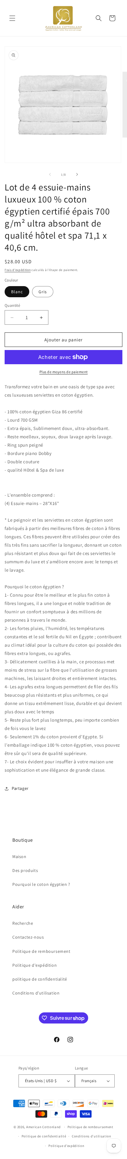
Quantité (12, 305)
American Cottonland (43, 1127)
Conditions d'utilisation (35, 993)
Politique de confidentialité (44, 1136)
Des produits (25, 870)
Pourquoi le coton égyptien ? (41, 884)
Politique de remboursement (41, 951)
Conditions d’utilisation (91, 1136)
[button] (12, 18)
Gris (43, 291)
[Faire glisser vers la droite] (77, 174)
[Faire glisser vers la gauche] (50, 174)
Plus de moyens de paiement (63, 371)
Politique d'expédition (34, 965)
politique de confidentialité (39, 979)
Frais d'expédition (18, 270)
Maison (19, 856)
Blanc (17, 291)
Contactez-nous (28, 937)
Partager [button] (20, 788)
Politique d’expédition (66, 1146)
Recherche (22, 923)
